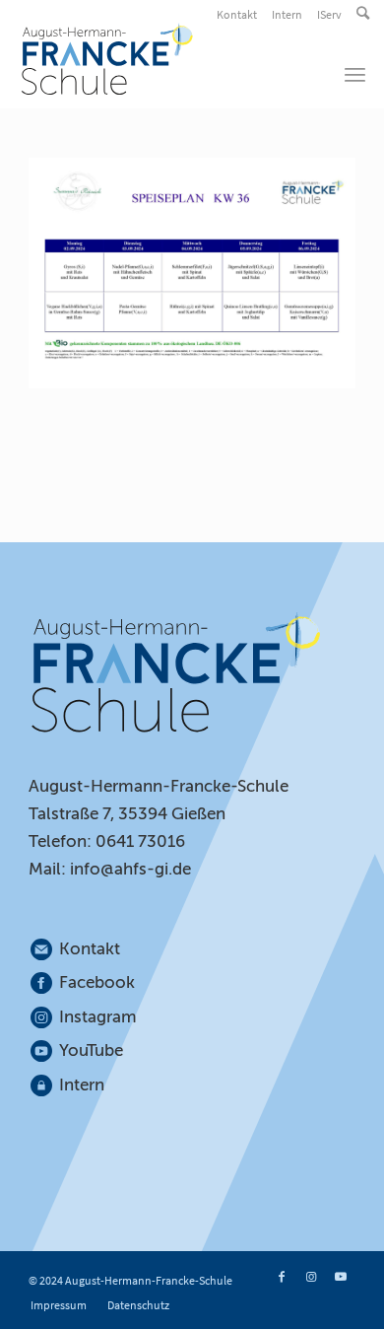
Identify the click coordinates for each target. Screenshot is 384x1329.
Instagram (98, 1017)
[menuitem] (238, 15)
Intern (287, 14)
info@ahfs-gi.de (130, 869)
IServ (329, 14)
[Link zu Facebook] (281, 1277)
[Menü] (355, 74)
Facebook (97, 982)
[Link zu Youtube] (340, 1277)
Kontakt (237, 14)
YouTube (91, 1050)
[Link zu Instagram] (311, 1277)
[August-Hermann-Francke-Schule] (158, 59)
